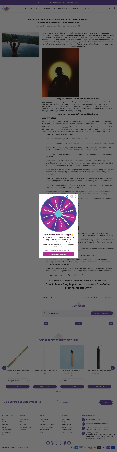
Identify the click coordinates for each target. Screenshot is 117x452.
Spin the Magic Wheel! (58, 254)
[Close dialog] (71, 196)
